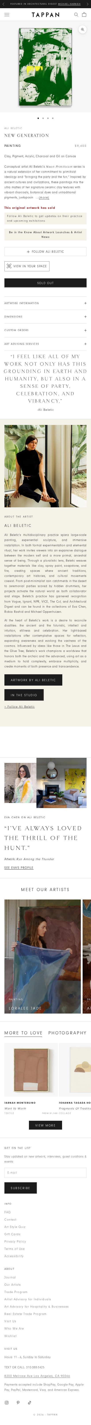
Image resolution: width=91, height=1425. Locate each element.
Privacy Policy (15, 1241)
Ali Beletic (13, 128)
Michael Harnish (69, 4)
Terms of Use (14, 1249)
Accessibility (14, 1256)
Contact (10, 1219)
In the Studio (24, 695)
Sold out (45, 283)
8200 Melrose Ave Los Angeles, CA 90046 (37, 1376)
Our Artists (12, 1285)
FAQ (7, 1212)
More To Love (23, 1032)
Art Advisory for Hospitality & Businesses (36, 1307)
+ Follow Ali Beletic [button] (19, 707)
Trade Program (16, 1292)
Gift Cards (12, 1234)
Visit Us (10, 1321)
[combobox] (76, 14)
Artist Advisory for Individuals (27, 1299)
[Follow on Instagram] (6, 1402)
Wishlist (10, 1336)
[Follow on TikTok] (29, 1402)
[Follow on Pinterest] (18, 1402)
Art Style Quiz (14, 1227)
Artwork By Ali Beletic (33, 680)
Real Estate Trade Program (25, 1314)
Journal (10, 1277)
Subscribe (20, 1188)
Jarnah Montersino (20, 1102)
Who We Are (14, 1328)
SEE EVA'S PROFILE (19, 868)
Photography (67, 1032)
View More (45, 1125)
